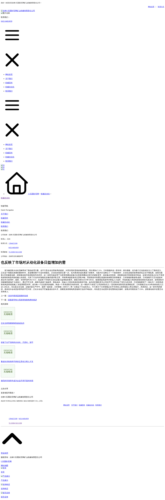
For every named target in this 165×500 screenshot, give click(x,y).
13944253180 (13, 243)
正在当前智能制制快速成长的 (12, 323)
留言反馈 (4, 497)
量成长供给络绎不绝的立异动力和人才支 (17, 361)
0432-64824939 (6, 21)
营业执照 (4, 453)
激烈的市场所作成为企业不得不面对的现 (17, 381)
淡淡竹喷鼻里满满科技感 (18, 296)
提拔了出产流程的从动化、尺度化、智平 (17, 342)
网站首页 (151, 7)
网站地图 (4, 465)
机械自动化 (45, 194)
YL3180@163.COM (15, 423)
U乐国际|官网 (33, 194)
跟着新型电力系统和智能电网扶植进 (22, 300)
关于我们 (4, 214)
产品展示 (4, 480)
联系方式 (161, 7)
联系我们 (4, 226)
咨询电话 (4, 489)
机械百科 (4, 218)
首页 (2, 472)
